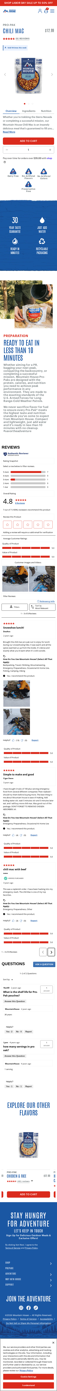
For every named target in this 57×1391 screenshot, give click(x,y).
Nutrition (46, 111)
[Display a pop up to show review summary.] (32, 1181)
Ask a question (44, 964)
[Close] (53, 1342)
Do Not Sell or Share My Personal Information (28, 1323)
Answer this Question (15, 1001)
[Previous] (5, 74)
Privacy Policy (31, 1248)
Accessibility (46, 1319)
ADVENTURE (10, 1273)
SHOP (7, 1262)
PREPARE (9, 1268)
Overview (11, 111)
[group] (28, 78)
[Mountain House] (9, 11)
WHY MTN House (13, 1279)
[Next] (51, 74)
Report (28, 1031)
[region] (28, 1364)
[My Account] (40, 11)
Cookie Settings (28, 1377)
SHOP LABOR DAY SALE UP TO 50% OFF (28, 3)
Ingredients (28, 111)
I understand (28, 1385)
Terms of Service (12, 1248)
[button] (46, 989)
